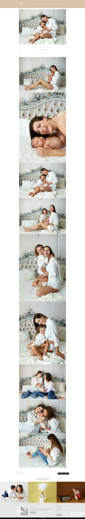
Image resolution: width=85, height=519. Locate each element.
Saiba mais (33, 512)
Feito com (42, 518)
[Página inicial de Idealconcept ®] (21, 4)
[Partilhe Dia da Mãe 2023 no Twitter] (17, 474)
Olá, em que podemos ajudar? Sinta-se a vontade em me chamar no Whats (76, 513)
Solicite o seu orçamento (63, 473)
